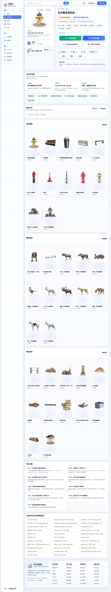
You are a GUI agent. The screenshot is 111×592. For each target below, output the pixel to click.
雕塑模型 (68, 580)
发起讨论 (94, 108)
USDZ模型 (83, 583)
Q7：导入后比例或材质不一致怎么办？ (39, 495)
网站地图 (54, 567)
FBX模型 (82, 570)
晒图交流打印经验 (82, 96)
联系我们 (96, 580)
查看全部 (103, 108)
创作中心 (54, 580)
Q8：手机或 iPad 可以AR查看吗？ (79, 495)
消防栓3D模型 (83, 25)
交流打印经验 (31, 100)
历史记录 (9, 53)
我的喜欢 (9, 60)
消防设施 (69, 25)
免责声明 (96, 577)
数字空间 (54, 583)
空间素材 (68, 583)
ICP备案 (40, 580)
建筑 (67, 8)
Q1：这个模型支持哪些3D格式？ (38, 468)
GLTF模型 (83, 577)
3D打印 (9, 24)
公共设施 (75, 25)
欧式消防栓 (99, 25)
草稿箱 (8, 40)
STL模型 (82, 580)
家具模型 (68, 567)
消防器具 (68, 28)
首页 (8, 13)
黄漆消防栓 (91, 25)
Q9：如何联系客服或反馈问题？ (37, 505)
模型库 (63, 8)
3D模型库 (9, 17)
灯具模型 (68, 574)
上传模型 (9, 37)
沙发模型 (68, 570)
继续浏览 (104, 352)
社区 (8, 27)
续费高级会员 (91, 3)
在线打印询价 (93, 96)
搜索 (66, 3)
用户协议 (96, 567)
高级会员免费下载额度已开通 (80, 17)
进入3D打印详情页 (79, 77)
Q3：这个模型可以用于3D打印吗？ (38, 477)
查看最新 (104, 238)
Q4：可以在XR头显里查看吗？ (78, 477)
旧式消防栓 (61, 28)
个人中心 (9, 49)
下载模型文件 (31, 96)
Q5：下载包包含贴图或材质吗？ (37, 486)
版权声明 (96, 574)
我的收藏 (9, 56)
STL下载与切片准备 (69, 96)
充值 (84, 3)
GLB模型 (82, 574)
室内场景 (68, 577)
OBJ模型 (82, 567)
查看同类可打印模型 (56, 96)
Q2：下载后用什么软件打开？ (78, 468)
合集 (8, 20)
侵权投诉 (96, 583)
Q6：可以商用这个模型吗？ (77, 486)
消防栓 (62, 25)
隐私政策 (96, 570)
